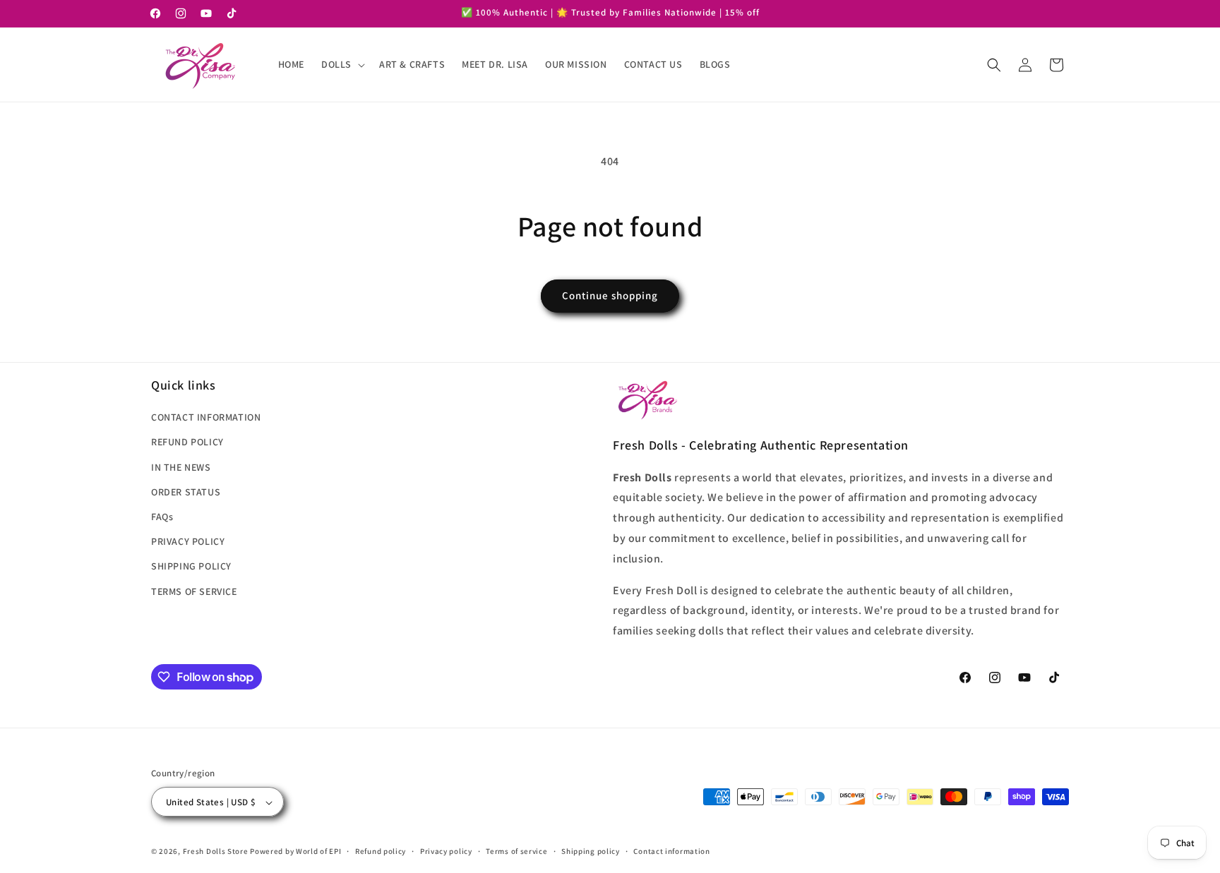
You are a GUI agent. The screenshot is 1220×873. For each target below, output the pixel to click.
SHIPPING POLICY (191, 566)
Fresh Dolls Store (216, 852)
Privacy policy (446, 851)
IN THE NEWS (181, 467)
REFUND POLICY (187, 442)
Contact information (671, 851)
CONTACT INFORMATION (206, 417)
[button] (342, 64)
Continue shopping (610, 295)
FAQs (162, 516)
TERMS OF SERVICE (194, 591)
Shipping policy (590, 851)
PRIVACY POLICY (188, 541)
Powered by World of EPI (295, 852)
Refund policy (380, 851)
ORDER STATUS (185, 492)
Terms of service (516, 851)
